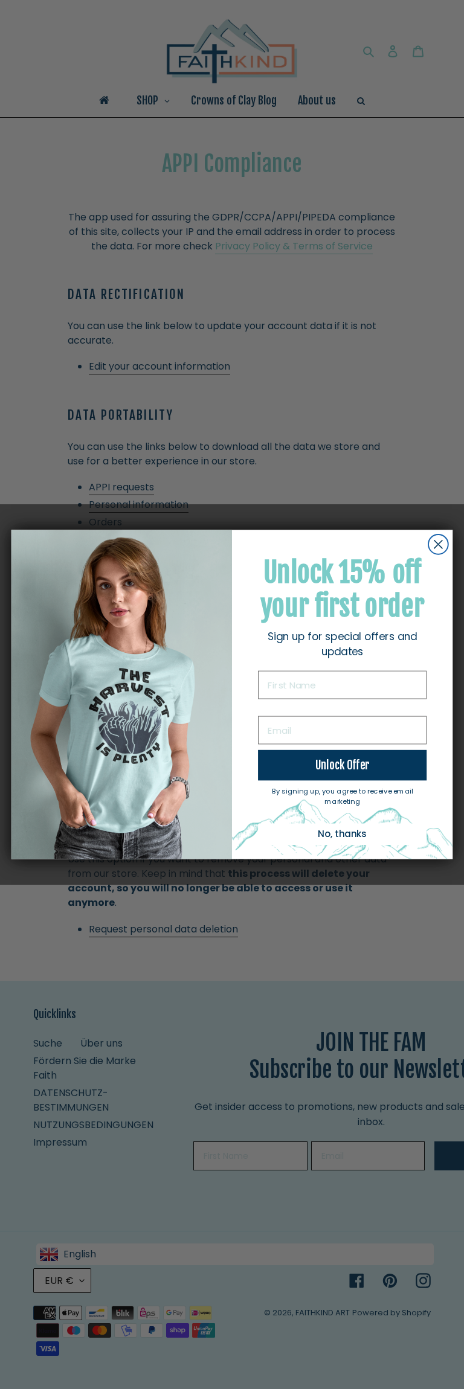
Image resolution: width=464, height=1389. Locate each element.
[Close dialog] (438, 544)
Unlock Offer (342, 765)
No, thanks (342, 834)
